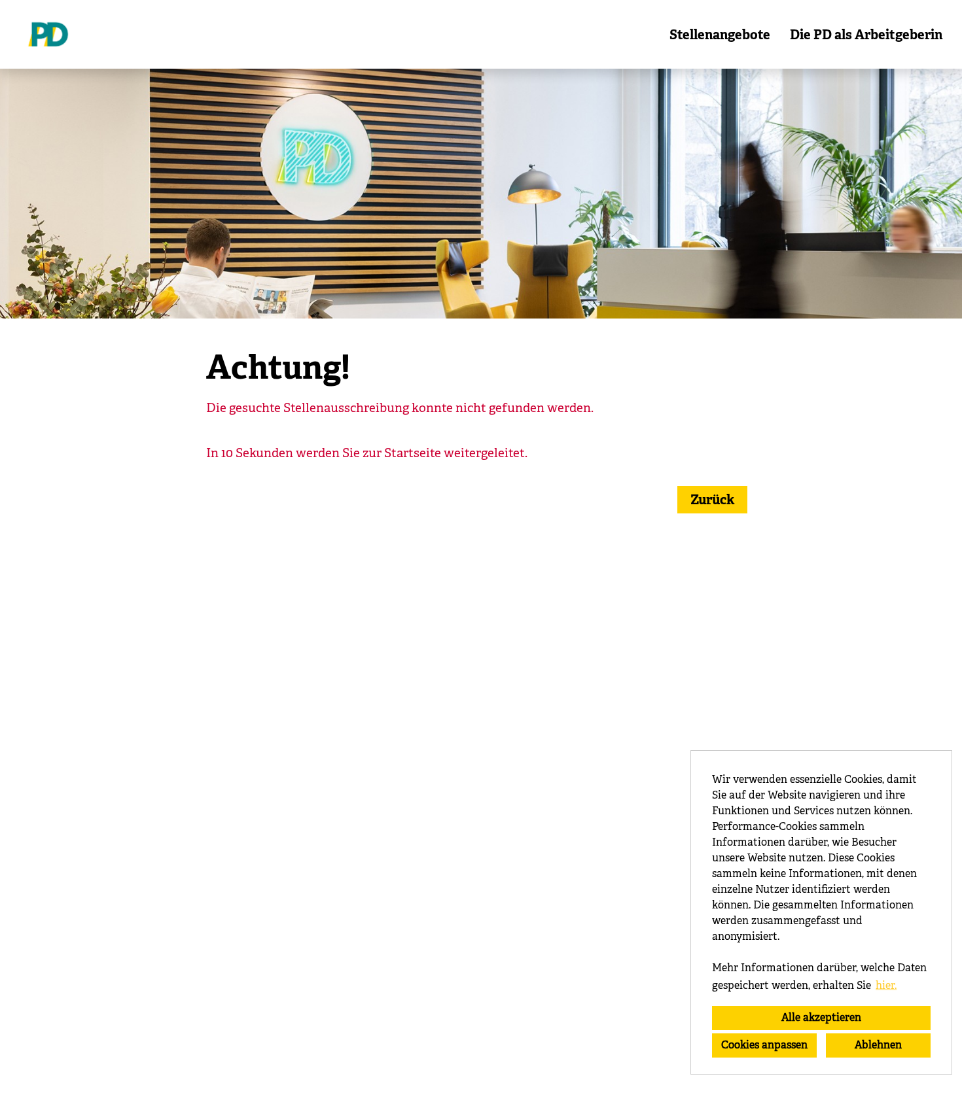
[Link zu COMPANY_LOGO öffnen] (48, 34)
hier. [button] (886, 985)
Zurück (712, 499)
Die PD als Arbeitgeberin (866, 34)
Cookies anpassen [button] (764, 1045)
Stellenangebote (719, 34)
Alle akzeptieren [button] (821, 1017)
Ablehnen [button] (878, 1045)
